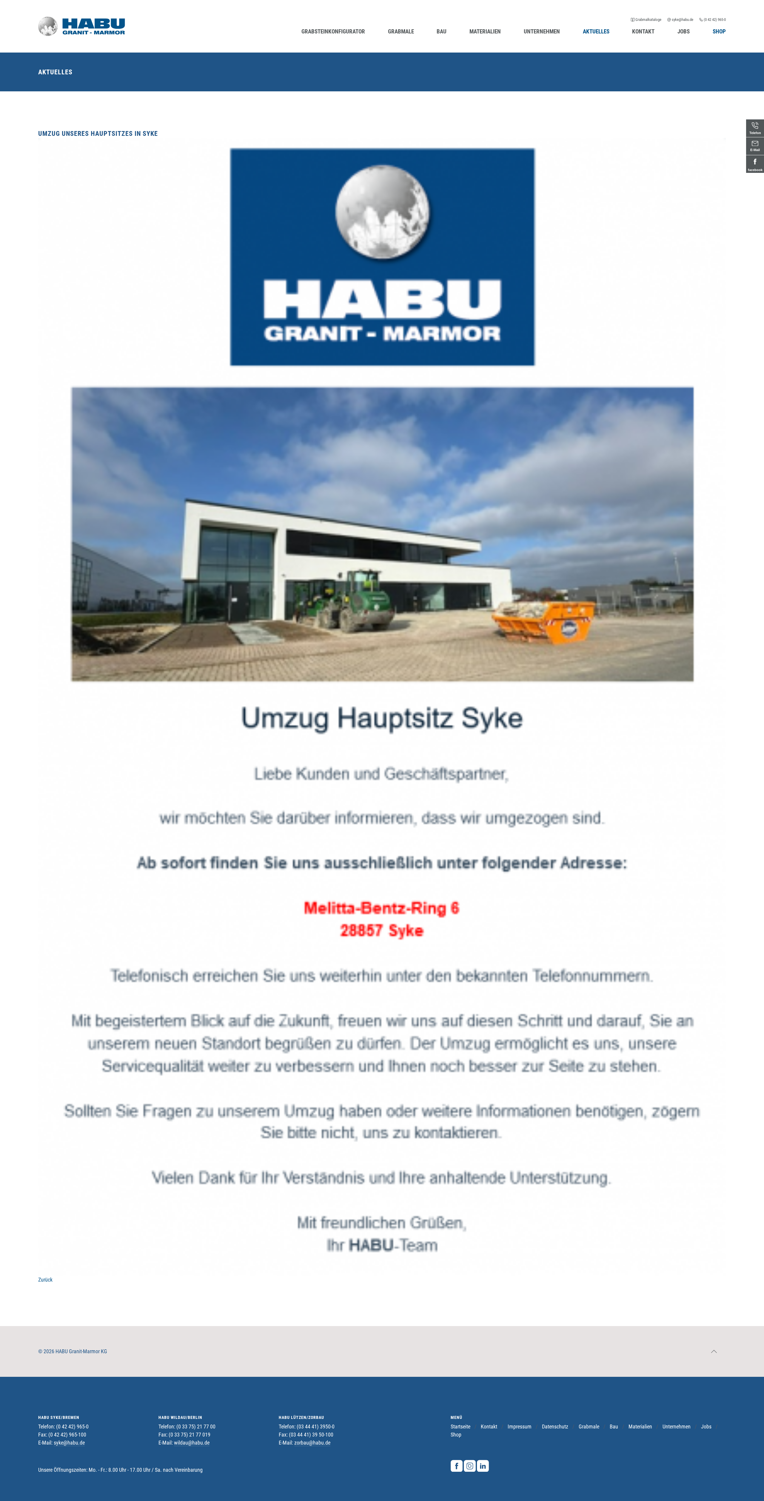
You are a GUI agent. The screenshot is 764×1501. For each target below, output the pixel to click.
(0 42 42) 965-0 (714, 19)
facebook (755, 170)
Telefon (755, 133)
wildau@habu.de (192, 1443)
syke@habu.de (682, 19)
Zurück (45, 1280)
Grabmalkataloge (648, 19)
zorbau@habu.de (312, 1443)
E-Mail (755, 150)
